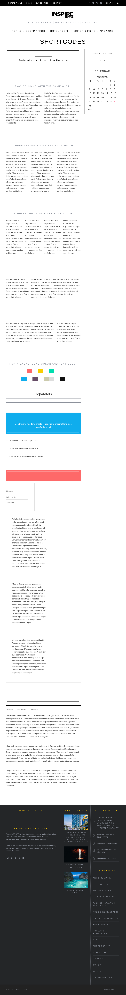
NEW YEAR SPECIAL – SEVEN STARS (76, 866)
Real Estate (100, 952)
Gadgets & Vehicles (105, 918)
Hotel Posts (59, 31)
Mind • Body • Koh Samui (106, 858)
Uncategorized (102, 977)
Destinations (36, 31)
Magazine (107, 31)
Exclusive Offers (104, 897)
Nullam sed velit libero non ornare (23, 448)
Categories (42, 3)
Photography (101, 946)
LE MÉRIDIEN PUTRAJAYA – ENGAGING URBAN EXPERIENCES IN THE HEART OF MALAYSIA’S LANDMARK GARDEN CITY (76, 837)
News (96, 940)
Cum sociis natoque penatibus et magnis (26, 456)
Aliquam (9, 491)
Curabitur (10, 502)
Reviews (98, 959)
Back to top (109, 989)
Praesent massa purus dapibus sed (23, 440)
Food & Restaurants (106, 912)
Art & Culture (102, 878)
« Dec (90, 109)
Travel (97, 971)
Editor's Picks (102, 890)
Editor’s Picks (84, 31)
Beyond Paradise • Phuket (76, 891)
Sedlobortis (11, 497)
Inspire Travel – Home (20, 3)
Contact (57, 3)
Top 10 (17, 31)
